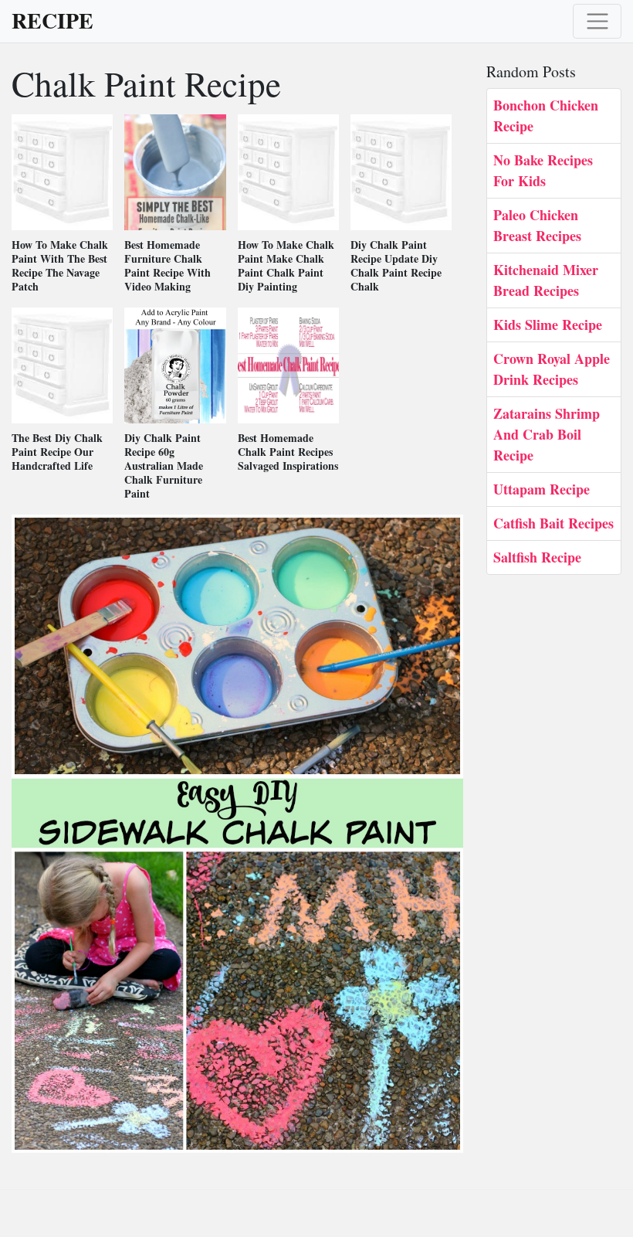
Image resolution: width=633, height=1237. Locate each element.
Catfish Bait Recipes (553, 523)
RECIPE (52, 21)
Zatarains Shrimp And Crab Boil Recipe (546, 434)
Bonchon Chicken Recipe (545, 115)
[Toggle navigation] (597, 21)
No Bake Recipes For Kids (543, 170)
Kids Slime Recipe (547, 324)
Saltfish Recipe (537, 557)
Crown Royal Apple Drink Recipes (551, 368)
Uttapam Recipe (541, 489)
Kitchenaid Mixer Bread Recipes (545, 280)
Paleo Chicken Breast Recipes (537, 225)
